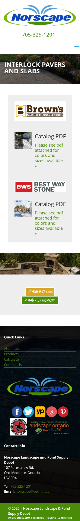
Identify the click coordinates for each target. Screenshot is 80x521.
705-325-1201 (21, 486)
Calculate (11, 359)
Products (11, 354)
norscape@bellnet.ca (32, 491)
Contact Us (13, 364)
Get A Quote (42, 291)
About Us (11, 348)
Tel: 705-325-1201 (42, 300)
